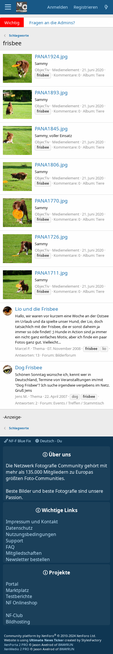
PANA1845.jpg (51, 128)
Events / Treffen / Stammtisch (78, 403)
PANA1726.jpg (51, 236)
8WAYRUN (65, 644)
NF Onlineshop (21, 602)
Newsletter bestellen (28, 559)
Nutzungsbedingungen (31, 534)
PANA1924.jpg (51, 56)
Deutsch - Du (50, 440)
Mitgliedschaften (24, 553)
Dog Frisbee (28, 367)
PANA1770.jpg (51, 200)
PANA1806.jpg (51, 164)
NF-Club (14, 615)
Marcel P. (22, 348)
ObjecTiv (42, 69)
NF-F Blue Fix (19, 440)
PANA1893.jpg (51, 92)
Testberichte (19, 596)
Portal (12, 584)
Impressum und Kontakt (32, 521)
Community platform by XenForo (50, 636)
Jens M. (21, 396)
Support (14, 540)
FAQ (10, 547)
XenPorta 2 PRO (16, 644)
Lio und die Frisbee (36, 309)
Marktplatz (17, 590)
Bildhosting (18, 622)
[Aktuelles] (106, 7)
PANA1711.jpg (51, 272)
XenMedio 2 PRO (16, 649)
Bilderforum (65, 355)
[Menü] (8, 7)
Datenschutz (19, 528)
